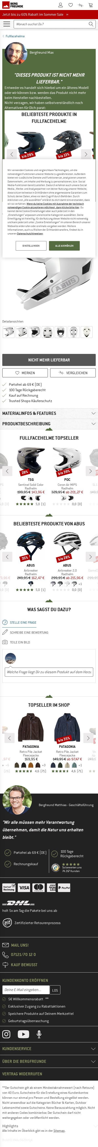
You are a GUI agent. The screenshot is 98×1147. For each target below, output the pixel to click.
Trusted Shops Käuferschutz (30, 401)
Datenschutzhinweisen (30, 233)
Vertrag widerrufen (22, 1073)
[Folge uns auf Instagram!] (9, 1035)
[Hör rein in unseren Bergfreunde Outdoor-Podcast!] (42, 1035)
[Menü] (6, 23)
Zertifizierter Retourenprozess (38, 923)
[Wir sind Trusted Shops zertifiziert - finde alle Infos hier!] (55, 867)
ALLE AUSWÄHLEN (64, 245)
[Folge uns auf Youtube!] (27, 1035)
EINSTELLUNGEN (31, 245)
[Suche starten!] (91, 24)
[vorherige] (12, 154)
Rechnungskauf (26, 864)
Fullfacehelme (15, 36)
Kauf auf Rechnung (23, 395)
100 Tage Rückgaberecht (27, 390)
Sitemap (59, 1131)
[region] (49, 208)
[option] (49, 270)
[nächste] (86, 154)
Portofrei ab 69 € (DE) (25, 384)
